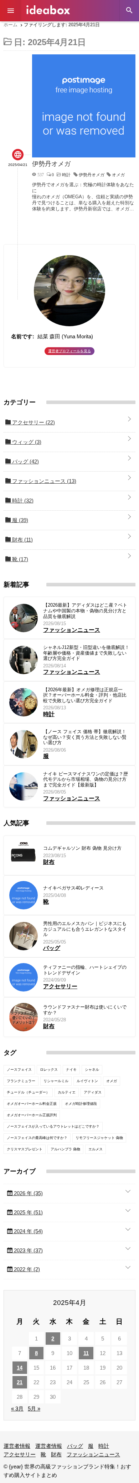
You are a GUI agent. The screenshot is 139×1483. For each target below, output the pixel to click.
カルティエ (67, 1092)
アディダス (93, 1092)
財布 (22, 540)
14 (19, 1368)
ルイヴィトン (87, 1081)
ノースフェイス (19, 1069)
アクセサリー (33, 422)
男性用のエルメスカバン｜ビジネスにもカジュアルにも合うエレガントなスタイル (85, 929)
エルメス (95, 1149)
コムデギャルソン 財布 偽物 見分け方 (82, 848)
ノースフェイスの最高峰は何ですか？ (37, 1138)
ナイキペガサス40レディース (73, 888)
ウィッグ (26, 442)
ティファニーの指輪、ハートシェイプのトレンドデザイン (85, 970)
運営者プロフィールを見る (69, 351)
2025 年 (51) (27, 1212)
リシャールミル (55, 1081)
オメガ (118, 174)
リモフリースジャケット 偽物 (99, 1138)
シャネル (92, 1069)
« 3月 (17, 1409)
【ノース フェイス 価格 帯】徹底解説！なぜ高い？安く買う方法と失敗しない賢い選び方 (85, 737)
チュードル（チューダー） (28, 1092)
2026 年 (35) (27, 1193)
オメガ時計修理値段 (81, 1104)
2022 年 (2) (26, 1269)
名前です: (22, 336)
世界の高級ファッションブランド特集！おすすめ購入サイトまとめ (48, 10)
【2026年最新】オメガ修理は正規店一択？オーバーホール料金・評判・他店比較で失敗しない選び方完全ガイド (85, 695)
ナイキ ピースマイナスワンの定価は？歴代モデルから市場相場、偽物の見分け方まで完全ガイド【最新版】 (85, 779)
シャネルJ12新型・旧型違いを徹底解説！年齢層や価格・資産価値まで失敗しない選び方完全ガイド (86, 653)
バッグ (25, 461)
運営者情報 (17, 1446)
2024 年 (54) (27, 1231)
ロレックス (49, 1069)
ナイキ (71, 1069)
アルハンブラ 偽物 (65, 1149)
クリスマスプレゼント (24, 1149)
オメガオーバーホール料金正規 (32, 1104)
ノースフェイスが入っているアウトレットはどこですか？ (53, 1126)
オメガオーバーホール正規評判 (32, 1115)
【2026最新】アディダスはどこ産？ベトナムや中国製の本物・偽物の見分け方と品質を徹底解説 (85, 610)
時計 (22, 501)
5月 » (34, 1409)
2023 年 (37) (27, 1250)
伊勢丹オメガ (91, 174)
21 (19, 1382)
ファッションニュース (43, 481)
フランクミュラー (21, 1081)
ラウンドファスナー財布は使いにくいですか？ (85, 1009)
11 (86, 1353)
